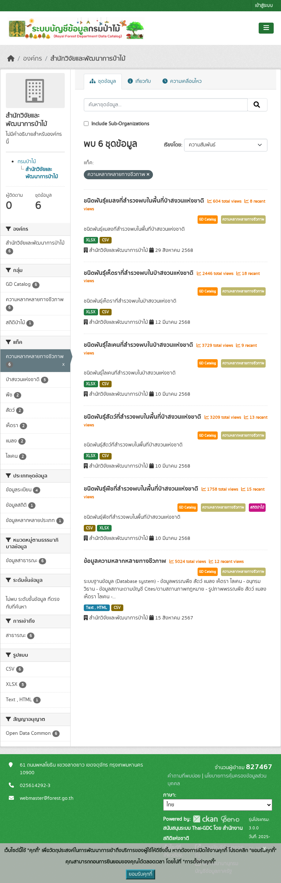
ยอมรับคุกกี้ (140, 874)
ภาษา (169, 795)
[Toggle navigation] (266, 28)
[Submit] (257, 104)
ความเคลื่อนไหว (185, 81)
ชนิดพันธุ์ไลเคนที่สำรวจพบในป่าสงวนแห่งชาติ (139, 345)
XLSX (90, 240)
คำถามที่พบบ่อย (184, 776)
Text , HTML (96, 608)
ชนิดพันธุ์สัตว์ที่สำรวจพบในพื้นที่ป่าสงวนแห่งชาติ (143, 417)
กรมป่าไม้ (27, 161)
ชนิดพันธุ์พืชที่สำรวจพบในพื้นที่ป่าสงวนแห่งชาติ (142, 489)
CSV (105, 240)
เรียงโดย (172, 145)
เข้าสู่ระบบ (264, 5)
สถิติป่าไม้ (257, 507)
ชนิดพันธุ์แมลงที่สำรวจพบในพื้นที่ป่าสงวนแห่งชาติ (145, 201)
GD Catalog (207, 219)
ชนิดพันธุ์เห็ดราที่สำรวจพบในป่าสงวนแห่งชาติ (139, 273)
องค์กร (32, 59)
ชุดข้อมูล (106, 81)
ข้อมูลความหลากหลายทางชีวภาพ (126, 561)
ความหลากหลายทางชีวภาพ (243, 219)
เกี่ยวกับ (142, 81)
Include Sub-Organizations (119, 123)
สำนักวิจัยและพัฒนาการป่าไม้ (87, 59)
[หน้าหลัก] (11, 59)
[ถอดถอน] (148, 175)
